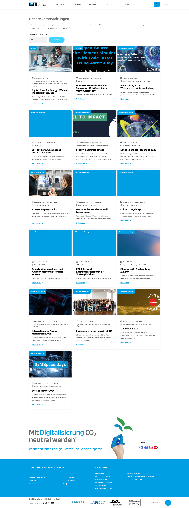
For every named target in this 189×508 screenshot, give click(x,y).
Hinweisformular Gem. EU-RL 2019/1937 (141, 476)
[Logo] (38, 3)
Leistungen (92, 4)
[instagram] (151, 447)
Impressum (99, 473)
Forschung (77, 4)
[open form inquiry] (168, 503)
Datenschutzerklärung (135, 473)
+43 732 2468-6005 (68, 481)
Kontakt (110, 4)
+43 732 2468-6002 (68, 478)
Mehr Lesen (36, 104)
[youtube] (156, 447)
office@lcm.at (66, 484)
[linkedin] (141, 447)
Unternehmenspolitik (135, 479)
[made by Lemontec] (48, 503)
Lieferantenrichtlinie (102, 476)
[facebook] (146, 447)
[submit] (157, 4)
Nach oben (154, 502)
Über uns (58, 4)
